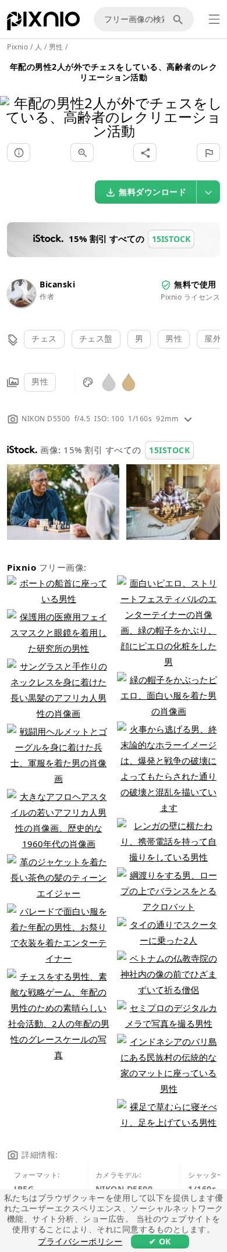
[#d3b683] (128, 381)
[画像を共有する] (145, 152)
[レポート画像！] (208, 152)
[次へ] (214, 102)
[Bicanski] (21, 304)
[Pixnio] (43, 23)
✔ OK (160, 1241)
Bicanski (57, 284)
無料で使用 (195, 284)
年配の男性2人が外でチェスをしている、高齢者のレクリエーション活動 (114, 72)
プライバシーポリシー (80, 1241)
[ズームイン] (82, 152)
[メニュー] (214, 19)
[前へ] (13, 102)
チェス (44, 338)
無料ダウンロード (152, 191)
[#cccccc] (108, 381)
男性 (173, 338)
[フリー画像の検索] (179, 19)
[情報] (18, 152)
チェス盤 (96, 338)
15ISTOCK (169, 450)
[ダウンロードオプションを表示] (208, 192)
